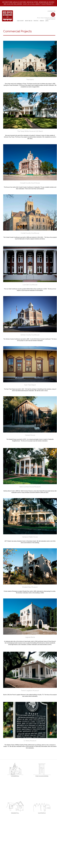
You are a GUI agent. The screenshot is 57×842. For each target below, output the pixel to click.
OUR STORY (20, 20)
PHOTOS (36, 20)
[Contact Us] (53, 14)
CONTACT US (51, 11)
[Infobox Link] (41, 818)
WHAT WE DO (28, 20)
